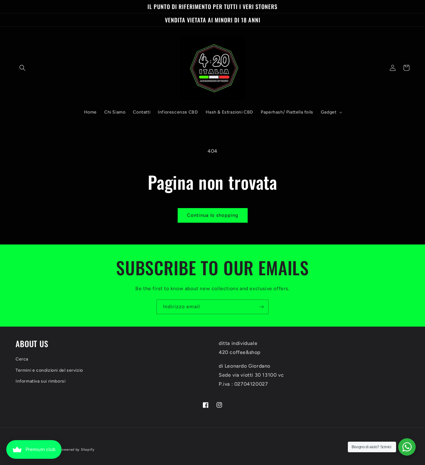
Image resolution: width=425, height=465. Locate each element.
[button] (22, 68)
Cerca (22, 359)
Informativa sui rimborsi (40, 381)
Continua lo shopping (212, 215)
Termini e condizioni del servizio (49, 370)
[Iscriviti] (261, 307)
